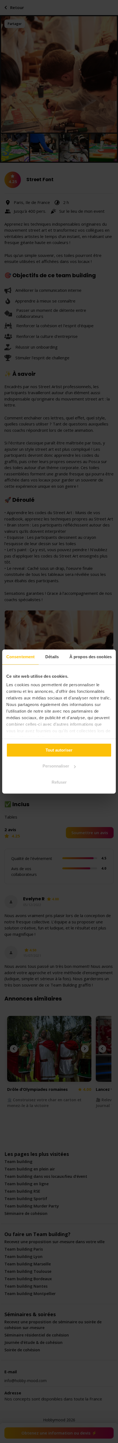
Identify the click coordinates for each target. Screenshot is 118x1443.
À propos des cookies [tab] (90, 656)
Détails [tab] (52, 656)
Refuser (59, 782)
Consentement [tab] (20, 656)
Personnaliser (56, 766)
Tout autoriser (59, 750)
